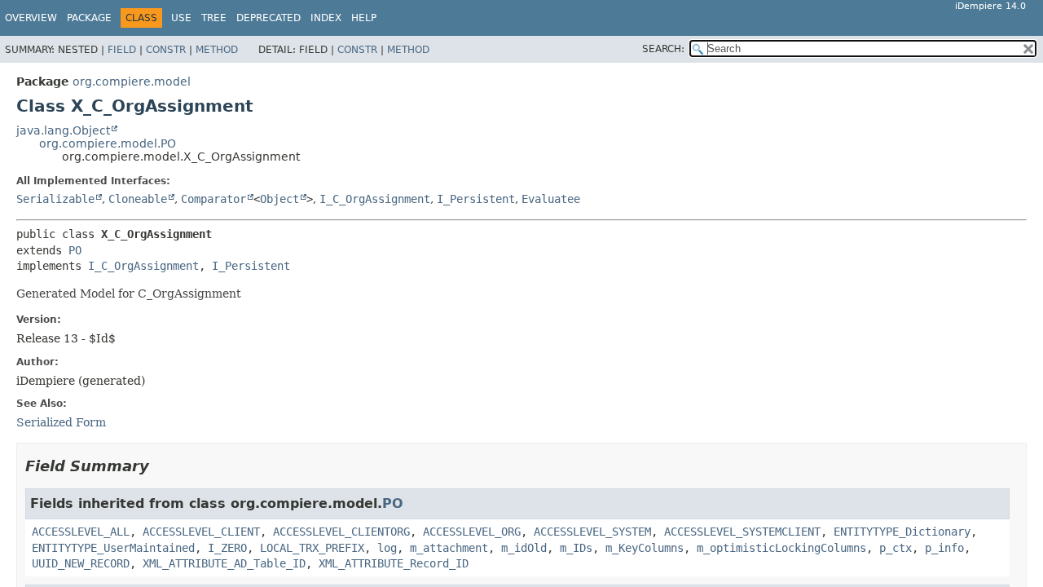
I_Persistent (476, 198)
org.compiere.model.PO (107, 143)
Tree (214, 18)
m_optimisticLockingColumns (781, 547)
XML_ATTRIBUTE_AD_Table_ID (224, 563)
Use (181, 18)
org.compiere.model (132, 81)
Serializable (55, 198)
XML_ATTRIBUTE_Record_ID (394, 563)
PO (74, 250)
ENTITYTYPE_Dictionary (902, 531)
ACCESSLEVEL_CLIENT (201, 531)
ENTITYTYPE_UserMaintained (113, 547)
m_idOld (524, 547)
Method (217, 49)
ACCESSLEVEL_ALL (81, 531)
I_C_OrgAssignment (374, 198)
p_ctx (895, 547)
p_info (944, 547)
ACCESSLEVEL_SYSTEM (592, 531)
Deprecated (268, 18)
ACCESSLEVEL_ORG (472, 531)
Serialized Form (61, 422)
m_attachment (449, 547)
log (387, 547)
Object (279, 198)
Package (89, 18)
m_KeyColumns (644, 547)
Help (363, 18)
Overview (31, 18)
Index (325, 18)
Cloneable (137, 198)
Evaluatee (551, 198)
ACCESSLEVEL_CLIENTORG (341, 531)
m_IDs (576, 547)
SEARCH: (663, 49)
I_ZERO (227, 547)
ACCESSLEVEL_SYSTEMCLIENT (742, 531)
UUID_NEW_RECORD (81, 563)
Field (122, 49)
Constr (166, 49)
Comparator (213, 198)
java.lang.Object (63, 130)
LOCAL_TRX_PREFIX (312, 547)
